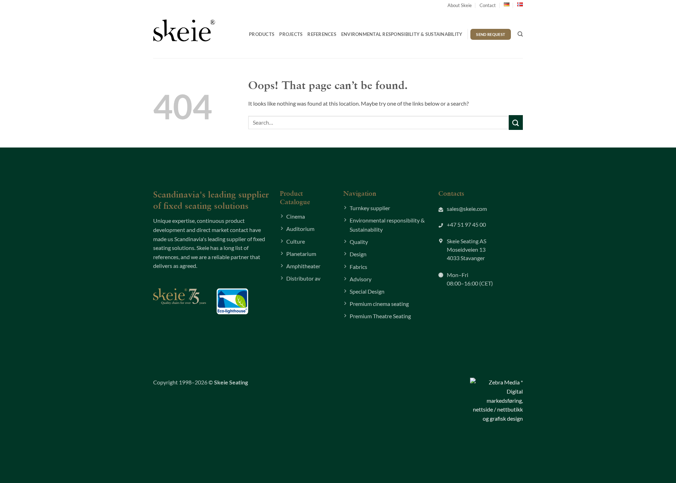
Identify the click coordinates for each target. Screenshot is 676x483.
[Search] (520, 34)
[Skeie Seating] (184, 30)
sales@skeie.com (467, 208)
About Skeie (459, 5)
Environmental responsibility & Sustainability (402, 34)
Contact (488, 5)
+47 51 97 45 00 (466, 224)
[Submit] (516, 122)
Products (261, 34)
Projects (290, 34)
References (321, 34)
